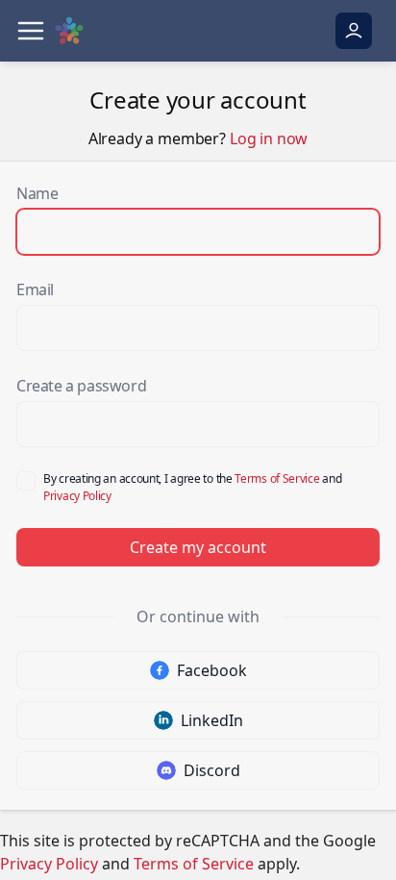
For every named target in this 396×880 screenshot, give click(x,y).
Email (35, 289)
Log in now (269, 138)
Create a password (81, 385)
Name (37, 193)
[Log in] (353, 31)
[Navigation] (30, 30)
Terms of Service (277, 478)
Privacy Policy (77, 496)
